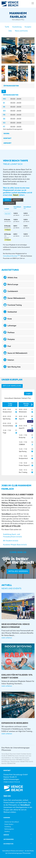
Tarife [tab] (7, 200)
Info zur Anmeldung (12, 386)
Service (6, 835)
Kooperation (8, 843)
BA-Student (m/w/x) (10, 541)
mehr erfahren (7, 638)
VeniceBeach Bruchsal (11, 256)
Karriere (7, 817)
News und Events (21, 31)
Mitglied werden (18, 571)
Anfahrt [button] (7, 143)
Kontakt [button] (7, 138)
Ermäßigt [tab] (17, 200)
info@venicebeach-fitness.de (12, 782)
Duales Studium (8, 824)
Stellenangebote (9, 829)
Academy (7, 831)
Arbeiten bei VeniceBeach (11, 822)
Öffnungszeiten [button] (11, 86)
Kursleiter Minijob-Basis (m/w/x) (15, 545)
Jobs (10, 31)
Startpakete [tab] (9, 203)
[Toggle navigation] (32, 3)
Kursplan (28, 27)
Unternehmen (9, 839)
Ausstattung (17, 27)
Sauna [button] (6, 133)
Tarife (7, 27)
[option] (18, 50)
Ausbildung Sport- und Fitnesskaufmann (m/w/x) (12, 536)
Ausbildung (7, 826)
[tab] (18, 85)
